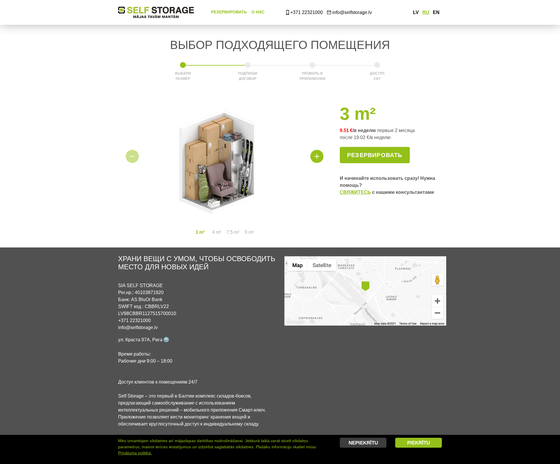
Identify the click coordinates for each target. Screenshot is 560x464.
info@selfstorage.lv (352, 12)
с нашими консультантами (387, 192)
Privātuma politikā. (135, 453)
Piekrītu (418, 443)
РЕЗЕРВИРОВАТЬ (229, 12)
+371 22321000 (306, 12)
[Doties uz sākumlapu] (158, 12)
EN (436, 12)
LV (416, 12)
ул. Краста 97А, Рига (141, 339)
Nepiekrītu (363, 443)
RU (425, 12)
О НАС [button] (258, 12)
